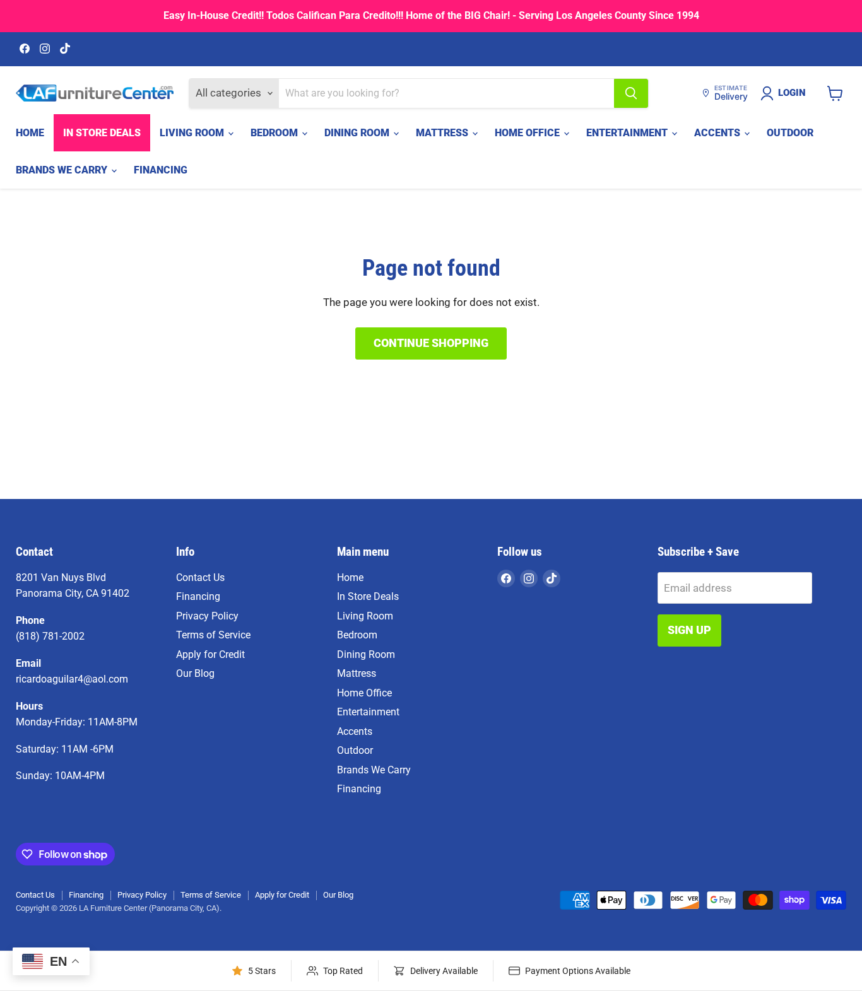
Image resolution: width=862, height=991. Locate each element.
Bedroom (275, 133)
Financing (160, 170)
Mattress (443, 133)
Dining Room (358, 133)
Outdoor (790, 133)
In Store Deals (102, 133)
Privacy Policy (207, 616)
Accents (718, 133)
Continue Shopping (431, 342)
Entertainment (628, 133)
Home (30, 133)
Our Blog (195, 673)
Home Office (528, 133)
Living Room (193, 133)
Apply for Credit (210, 654)
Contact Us (200, 577)
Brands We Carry (63, 170)
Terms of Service (213, 635)
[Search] (631, 93)
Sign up (689, 629)
